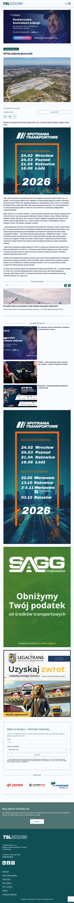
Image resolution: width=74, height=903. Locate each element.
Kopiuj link (53, 112)
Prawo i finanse (6, 879)
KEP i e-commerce (7, 887)
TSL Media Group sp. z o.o (33, 899)
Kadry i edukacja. (7, 883)
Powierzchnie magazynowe (11, 49)
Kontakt (37, 822)
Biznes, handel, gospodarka (9, 875)
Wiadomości (5, 872)
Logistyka (4, 890)
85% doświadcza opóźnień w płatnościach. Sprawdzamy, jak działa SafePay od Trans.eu (54, 328)
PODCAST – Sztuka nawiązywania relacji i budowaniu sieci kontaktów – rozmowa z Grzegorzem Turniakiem (53, 363)
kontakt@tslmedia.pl (7, 857)
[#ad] (37, 26)
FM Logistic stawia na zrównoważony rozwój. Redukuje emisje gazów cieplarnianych (30, 306)
